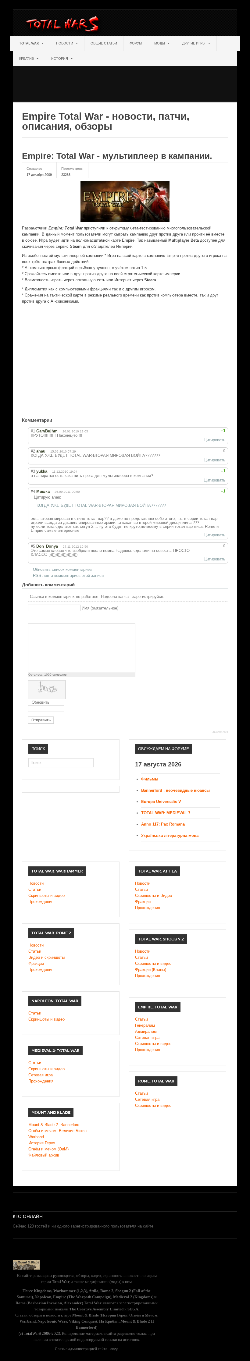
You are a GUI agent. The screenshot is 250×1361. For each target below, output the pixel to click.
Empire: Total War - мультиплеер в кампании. (117, 156)
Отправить (41, 720)
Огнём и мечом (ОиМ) (48, 1149)
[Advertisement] (124, 80)
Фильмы (149, 779)
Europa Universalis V (161, 801)
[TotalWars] (64, 25)
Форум (136, 43)
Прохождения (40, 901)
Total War (29, 43)
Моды (160, 43)
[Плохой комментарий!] (209, 431)
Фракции (143, 901)
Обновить (40, 702)
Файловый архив (43, 1155)
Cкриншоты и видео (153, 963)
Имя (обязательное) (100, 608)
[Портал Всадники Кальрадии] (26, 1264)
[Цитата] (39, 618)
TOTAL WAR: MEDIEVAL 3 (165, 813)
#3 (33, 471)
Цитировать (214, 440)
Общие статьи (104, 43)
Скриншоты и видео (46, 895)
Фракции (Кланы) (150, 969)
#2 (33, 451)
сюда (114, 1349)
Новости (65, 43)
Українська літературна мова (169, 835)
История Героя (41, 1143)
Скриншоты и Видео (153, 895)
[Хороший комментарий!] (204, 431)
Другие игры (194, 43)
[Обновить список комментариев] (63, 420)
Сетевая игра (147, 1037)
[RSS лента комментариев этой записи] (57, 420)
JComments (220, 732)
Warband (36, 1137)
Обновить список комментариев (62, 569)
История (60, 58)
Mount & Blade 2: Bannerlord (53, 1124)
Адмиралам (146, 1031)
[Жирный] (31, 618)
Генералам (145, 1025)
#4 (33, 491)
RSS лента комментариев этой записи (68, 575)
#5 (33, 546)
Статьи (34, 889)
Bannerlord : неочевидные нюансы (175, 790)
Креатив (27, 58)
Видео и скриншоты (46, 957)
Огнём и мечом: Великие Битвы (57, 1130)
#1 (33, 431)
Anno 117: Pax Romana (163, 824)
